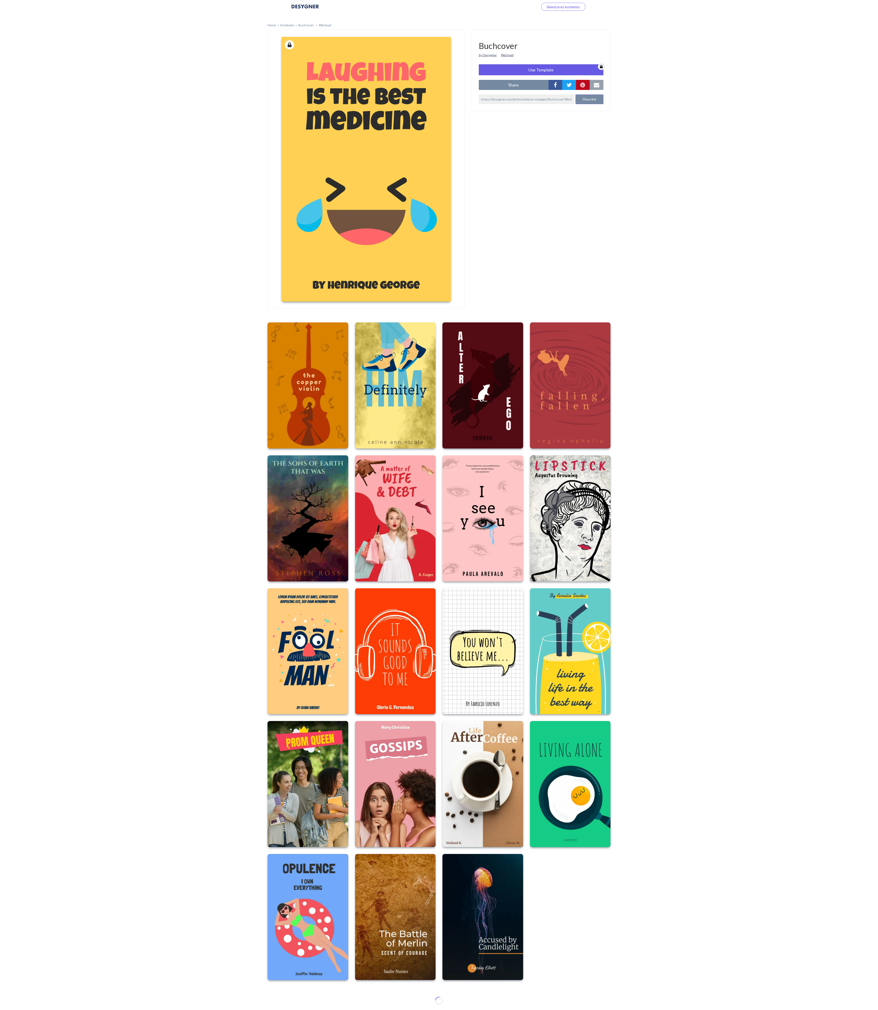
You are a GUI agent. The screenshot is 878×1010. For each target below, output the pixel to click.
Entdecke (287, 25)
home (272, 25)
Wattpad (325, 25)
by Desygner (488, 55)
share (513, 84)
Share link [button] (589, 99)
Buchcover (306, 25)
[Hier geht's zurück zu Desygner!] (305, 9)
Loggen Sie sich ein (518, 7)
